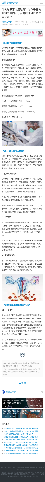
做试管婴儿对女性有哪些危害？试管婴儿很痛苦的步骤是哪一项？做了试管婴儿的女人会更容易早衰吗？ (21, 428)
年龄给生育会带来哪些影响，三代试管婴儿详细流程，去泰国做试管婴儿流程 (21, 448)
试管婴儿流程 (13, 24)
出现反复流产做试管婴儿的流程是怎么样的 (18, 434)
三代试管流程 (34, 22)
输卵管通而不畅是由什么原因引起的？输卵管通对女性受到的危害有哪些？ (21, 437)
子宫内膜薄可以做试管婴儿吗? (16, 305)
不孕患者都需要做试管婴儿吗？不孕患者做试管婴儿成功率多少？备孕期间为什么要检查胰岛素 (21, 431)
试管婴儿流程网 (10, 2)
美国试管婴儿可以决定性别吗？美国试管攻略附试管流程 (21, 439)
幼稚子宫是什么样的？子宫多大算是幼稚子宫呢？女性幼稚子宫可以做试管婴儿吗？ (21, 442)
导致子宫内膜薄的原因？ (14, 151)
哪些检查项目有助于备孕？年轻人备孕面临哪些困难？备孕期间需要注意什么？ (21, 451)
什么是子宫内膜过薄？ (13, 43)
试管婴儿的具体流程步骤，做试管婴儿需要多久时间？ (21, 453)
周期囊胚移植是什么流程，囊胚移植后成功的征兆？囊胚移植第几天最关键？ (21, 445)
